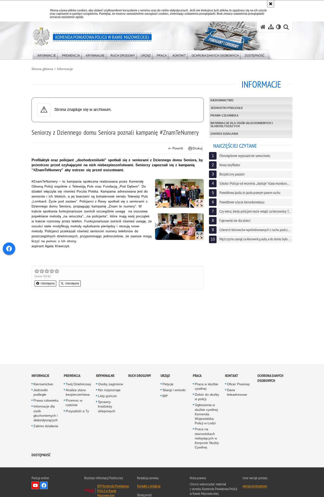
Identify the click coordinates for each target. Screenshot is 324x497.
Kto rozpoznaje (109, 391)
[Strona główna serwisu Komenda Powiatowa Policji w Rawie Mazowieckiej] (263, 27)
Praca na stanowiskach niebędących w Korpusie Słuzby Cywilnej (207, 439)
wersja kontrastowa (255, 486)
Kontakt (231, 376)
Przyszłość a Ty (77, 412)
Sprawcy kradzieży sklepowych (106, 407)
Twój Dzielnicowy (78, 385)
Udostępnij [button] (48, 283)
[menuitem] (47, 54)
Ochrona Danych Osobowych (270, 379)
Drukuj (197, 148)
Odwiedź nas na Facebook (44, 486)
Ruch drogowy (139, 376)
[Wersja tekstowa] (278, 27)
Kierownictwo (221, 100)
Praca (197, 376)
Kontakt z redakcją (148, 486)
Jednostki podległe (226, 108)
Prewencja (72, 376)
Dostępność (41, 455)
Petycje (167, 385)
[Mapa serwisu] (271, 27)
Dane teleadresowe (237, 393)
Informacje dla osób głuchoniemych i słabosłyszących (241, 124)
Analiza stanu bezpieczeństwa (78, 393)
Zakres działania (224, 133)
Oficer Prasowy (238, 385)
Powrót (177, 148)
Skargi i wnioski (173, 391)
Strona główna (42, 69)
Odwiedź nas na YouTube (35, 486)
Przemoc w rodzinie (74, 403)
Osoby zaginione (110, 385)
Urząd (165, 376)
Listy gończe (107, 397)
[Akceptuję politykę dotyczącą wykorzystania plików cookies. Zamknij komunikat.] (270, 4)
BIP (165, 397)
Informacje (65, 69)
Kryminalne (105, 376)
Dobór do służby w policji (207, 398)
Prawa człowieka (224, 115)
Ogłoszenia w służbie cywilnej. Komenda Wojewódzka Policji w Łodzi (207, 415)
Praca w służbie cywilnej (206, 387)
